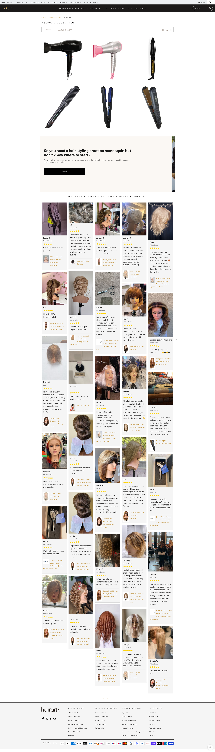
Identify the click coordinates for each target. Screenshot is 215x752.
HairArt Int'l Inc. (51, 743)
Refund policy (99, 728)
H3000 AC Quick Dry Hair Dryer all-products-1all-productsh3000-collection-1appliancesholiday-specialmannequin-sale (63, 58)
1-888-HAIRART (7, 2)
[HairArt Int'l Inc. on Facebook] (43, 718)
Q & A (43, 2)
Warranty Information (129, 724)
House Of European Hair (130, 735)
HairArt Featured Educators (77, 728)
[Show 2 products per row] (163, 30)
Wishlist (87, 2)
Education (152, 732)
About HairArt (73, 713)
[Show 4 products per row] (171, 30)
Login (202, 2)
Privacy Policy (100, 720)
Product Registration (129, 720)
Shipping (152, 724)
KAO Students (75, 2)
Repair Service (127, 716)
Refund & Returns (155, 728)
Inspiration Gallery (128, 728)
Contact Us (153, 713)
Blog (95, 2)
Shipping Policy (100, 724)
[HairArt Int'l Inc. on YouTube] (54, 718)
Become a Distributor (75, 724)
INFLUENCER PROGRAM (57, 2)
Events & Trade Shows (75, 732)
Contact (19, 2)
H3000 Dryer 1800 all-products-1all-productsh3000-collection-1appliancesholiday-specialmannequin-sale (107, 59)
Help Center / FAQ (155, 720)
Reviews (152, 735)
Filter (46, 30)
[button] (66, 8)
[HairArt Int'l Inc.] (7, 8)
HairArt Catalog (73, 720)
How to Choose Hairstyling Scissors (134, 732)
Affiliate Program (74, 716)
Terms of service (100, 713)
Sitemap (71, 735)
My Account (126, 713)
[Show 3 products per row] (167, 30)
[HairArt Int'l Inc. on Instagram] (47, 718)
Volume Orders (32, 2)
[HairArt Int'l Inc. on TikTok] (51, 718)
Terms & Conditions (101, 716)
